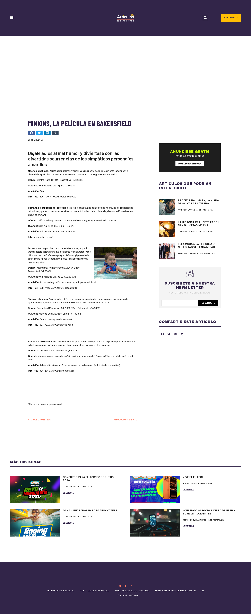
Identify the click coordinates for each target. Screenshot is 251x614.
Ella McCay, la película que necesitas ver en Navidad (198, 245)
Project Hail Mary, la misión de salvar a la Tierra (198, 202)
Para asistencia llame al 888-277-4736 (179, 591)
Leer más (68, 493)
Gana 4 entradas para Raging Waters (90, 510)
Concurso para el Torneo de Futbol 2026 (89, 479)
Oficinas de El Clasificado (132, 591)
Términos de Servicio (60, 591)
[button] (205, 18)
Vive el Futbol (193, 477)
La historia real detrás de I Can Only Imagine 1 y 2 (198, 224)
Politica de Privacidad (94, 591)
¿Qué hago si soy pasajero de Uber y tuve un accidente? (209, 512)
